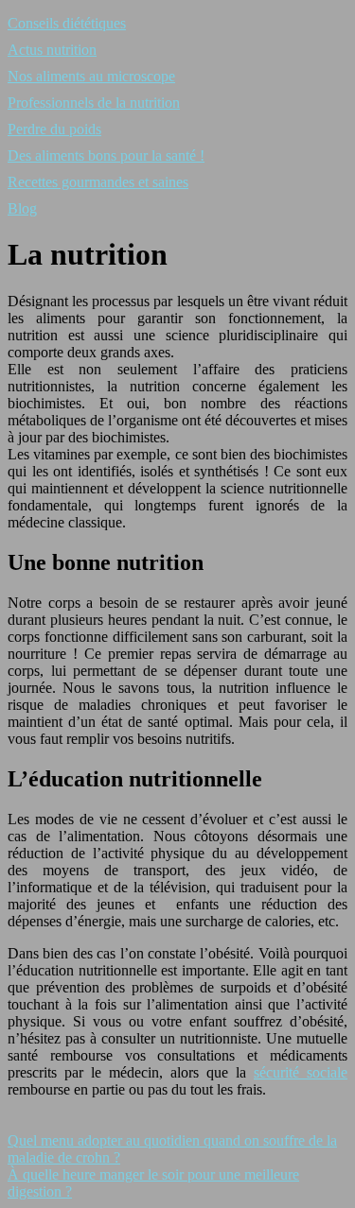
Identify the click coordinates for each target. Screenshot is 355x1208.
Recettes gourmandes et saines (98, 182)
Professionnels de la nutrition (94, 103)
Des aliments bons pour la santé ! (106, 155)
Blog (22, 208)
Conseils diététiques (67, 23)
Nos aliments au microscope (91, 76)
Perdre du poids (54, 129)
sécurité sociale (300, 1072)
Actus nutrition (52, 50)
